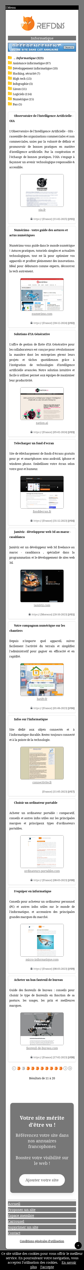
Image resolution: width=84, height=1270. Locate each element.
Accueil (14, 1203)
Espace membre (21, 1215)
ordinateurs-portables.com (42, 871)
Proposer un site (21, 1209)
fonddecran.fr (42, 511)
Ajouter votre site (42, 1180)
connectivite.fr (42, 782)
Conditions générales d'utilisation (42, 1241)
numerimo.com (42, 314)
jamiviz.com (42, 605)
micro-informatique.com (42, 959)
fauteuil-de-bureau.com (42, 1048)
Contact (14, 1233)
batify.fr (42, 699)
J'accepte (47, 1267)
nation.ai (42, 423)
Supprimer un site (23, 1227)
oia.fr (42, 210)
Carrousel (16, 1221)
